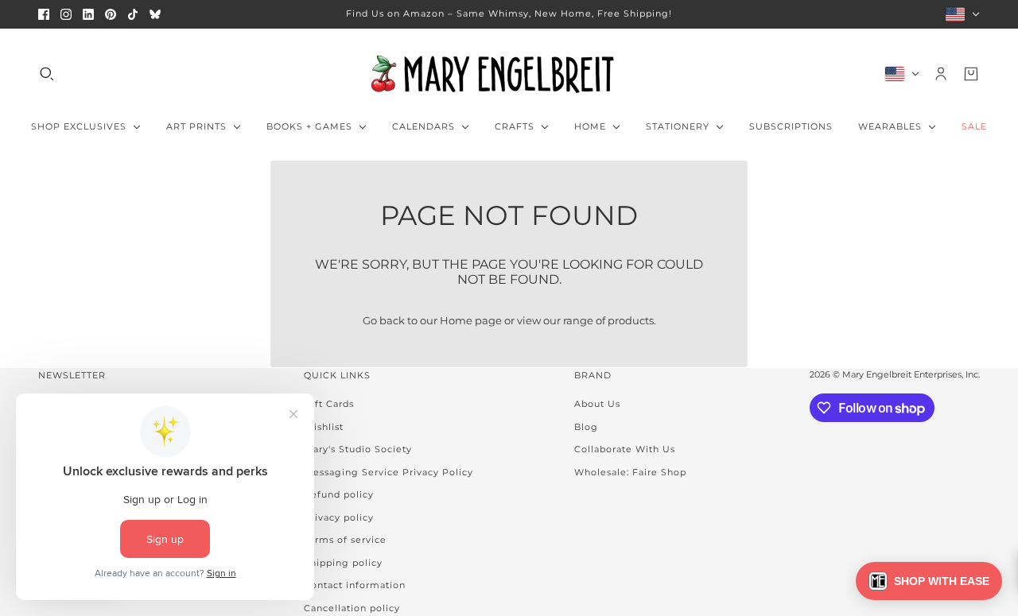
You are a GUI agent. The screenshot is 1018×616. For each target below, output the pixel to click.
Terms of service (345, 539)
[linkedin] (88, 14)
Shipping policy (343, 562)
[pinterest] (110, 14)
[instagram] (66, 14)
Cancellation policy (352, 608)
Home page (471, 320)
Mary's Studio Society (358, 449)
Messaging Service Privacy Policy (388, 472)
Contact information (355, 585)
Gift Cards (329, 403)
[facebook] (43, 14)
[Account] (941, 74)
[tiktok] (133, 14)
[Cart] (971, 74)
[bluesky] (155, 14)
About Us (597, 403)
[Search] (47, 74)
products (631, 320)
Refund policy (339, 494)
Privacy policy (339, 517)
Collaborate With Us (624, 449)
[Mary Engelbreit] (509, 74)
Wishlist (324, 426)
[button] (929, 581)
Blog (586, 426)
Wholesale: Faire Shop (630, 472)
